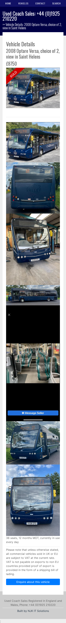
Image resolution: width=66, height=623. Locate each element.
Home (8, 3)
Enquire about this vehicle (33, 582)
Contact (40, 3)
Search (56, 3)
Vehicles (23, 3)
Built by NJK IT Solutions (33, 611)
